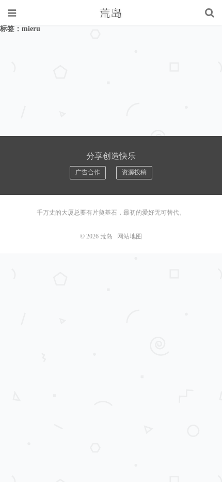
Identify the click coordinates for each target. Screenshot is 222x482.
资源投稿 (134, 172)
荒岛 (111, 13)
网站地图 (129, 236)
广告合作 (87, 172)
